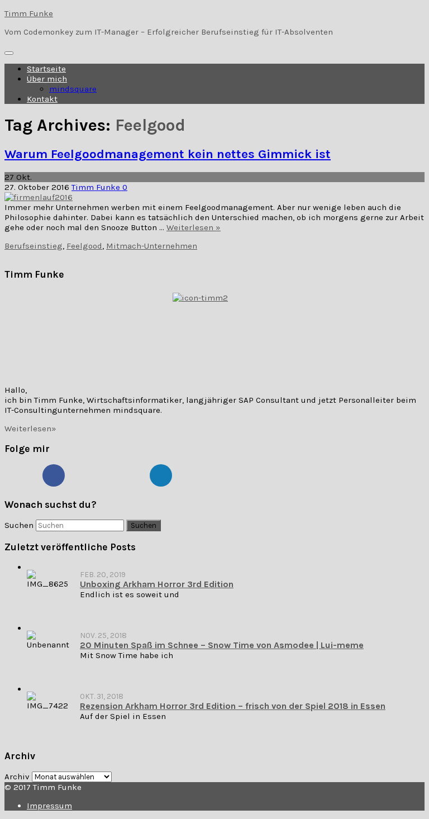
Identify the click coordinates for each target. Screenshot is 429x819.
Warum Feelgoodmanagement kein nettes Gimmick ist (167, 153)
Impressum (49, 806)
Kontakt (42, 99)
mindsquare (73, 89)
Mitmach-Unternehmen (151, 246)
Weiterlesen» (30, 428)
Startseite (46, 69)
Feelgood (84, 246)
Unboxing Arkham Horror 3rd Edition (156, 584)
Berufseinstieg (33, 246)
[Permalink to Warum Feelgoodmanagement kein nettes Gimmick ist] (38, 197)
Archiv (17, 777)
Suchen (19, 525)
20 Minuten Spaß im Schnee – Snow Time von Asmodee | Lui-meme (222, 645)
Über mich (47, 79)
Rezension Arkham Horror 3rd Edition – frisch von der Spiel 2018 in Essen (232, 706)
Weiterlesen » (193, 227)
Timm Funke (28, 13)
